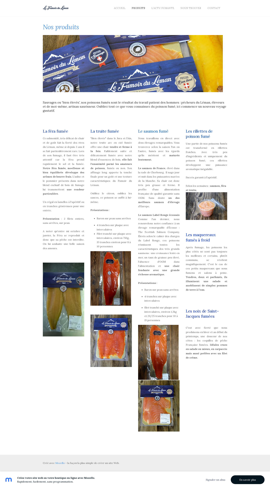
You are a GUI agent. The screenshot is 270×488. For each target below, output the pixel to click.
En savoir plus (247, 479)
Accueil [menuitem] (119, 8)
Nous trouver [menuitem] (190, 8)
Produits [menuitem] (138, 8)
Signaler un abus (215, 479)
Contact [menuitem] (214, 8)
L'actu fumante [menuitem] (162, 8)
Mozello (60, 463)
